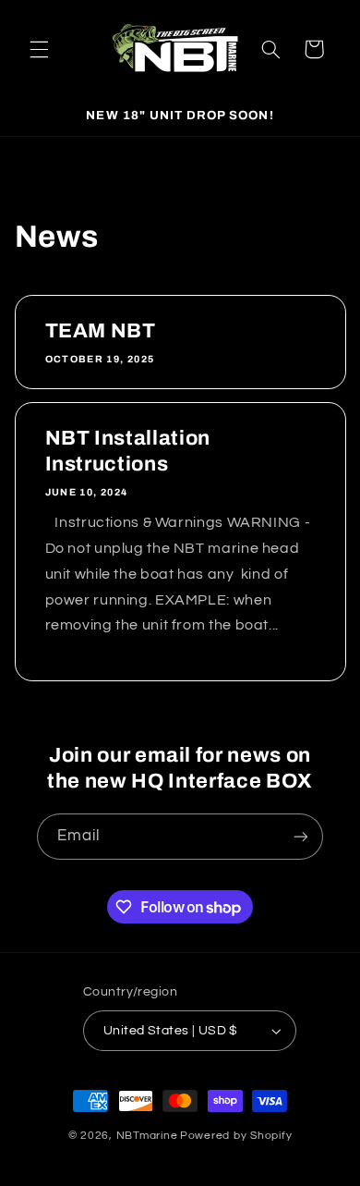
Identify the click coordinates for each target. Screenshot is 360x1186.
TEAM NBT (99, 331)
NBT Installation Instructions (127, 451)
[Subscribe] (301, 836)
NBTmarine (147, 1136)
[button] (39, 49)
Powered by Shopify (236, 1136)
